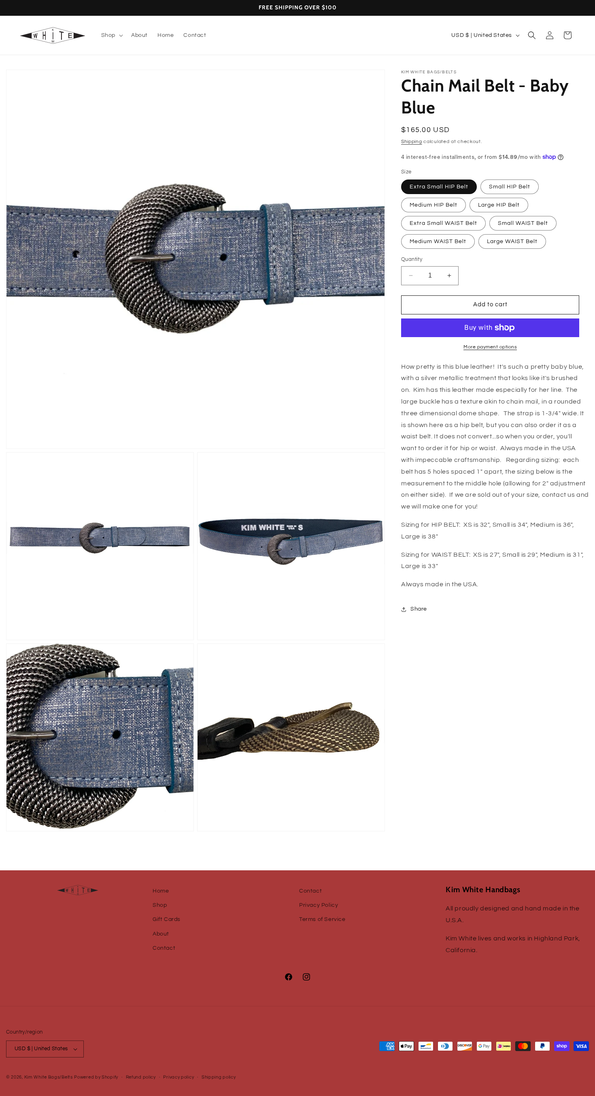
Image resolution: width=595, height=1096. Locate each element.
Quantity (411, 259)
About (161, 934)
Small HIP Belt (509, 187)
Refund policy (141, 1077)
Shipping (411, 141)
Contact (164, 948)
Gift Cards (167, 919)
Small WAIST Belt (523, 223)
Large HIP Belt (499, 205)
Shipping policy (219, 1077)
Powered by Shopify (96, 1077)
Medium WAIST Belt (438, 241)
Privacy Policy (318, 905)
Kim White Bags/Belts (48, 1077)
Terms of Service (322, 919)
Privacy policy (178, 1077)
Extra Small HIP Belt (439, 187)
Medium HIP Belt (433, 205)
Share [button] (418, 609)
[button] (111, 35)
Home (161, 891)
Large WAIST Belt (512, 241)
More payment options (490, 347)
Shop (160, 905)
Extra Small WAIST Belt (443, 223)
